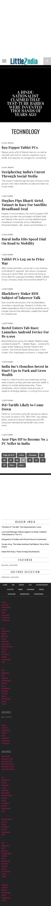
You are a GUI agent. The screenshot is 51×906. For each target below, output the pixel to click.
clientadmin (7, 196)
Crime (20, 589)
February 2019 (7, 759)
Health (4, 657)
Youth (4, 704)
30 (30, 460)
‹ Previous (32, 455)
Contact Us (6, 618)
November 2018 (8, 767)
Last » (21, 465)
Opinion (5, 678)
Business (30, 589)
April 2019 (5, 756)
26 (4, 460)
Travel (41, 589)
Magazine (11, 594)
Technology (6, 699)
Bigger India (24, 594)
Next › (12, 465)
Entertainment (42, 585)
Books (4, 634)
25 (42, 455)
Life (30, 585)
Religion (5, 691)
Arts (3, 629)
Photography (6, 681)
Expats (21, 585)
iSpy (3, 662)
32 (43, 460)
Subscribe (5, 615)
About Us (5, 605)
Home (5, 585)
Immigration (6, 660)
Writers (4, 610)
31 (36, 460)
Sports (4, 696)
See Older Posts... (8, 769)
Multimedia (6, 688)
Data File (5, 642)
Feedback (5, 620)
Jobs (3, 613)
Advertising (38, 594)
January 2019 (7, 762)
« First (21, 455)
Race (4, 686)
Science (5, 694)
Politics (10, 589)
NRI (13, 585)
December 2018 (8, 764)
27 (11, 460)
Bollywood (6, 631)
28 (17, 460)
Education (5, 644)
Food (4, 652)
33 (4, 465)
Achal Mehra (8, 143)
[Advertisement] (25, 28)
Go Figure (5, 654)
